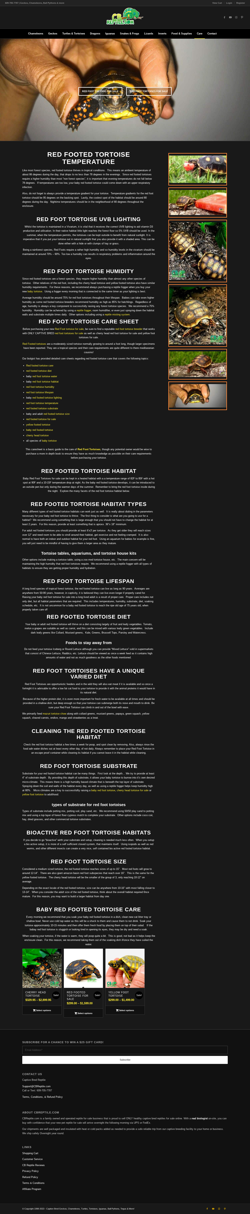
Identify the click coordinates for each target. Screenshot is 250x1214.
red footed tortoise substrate (42, 408)
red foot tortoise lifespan (40, 392)
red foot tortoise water (44, 376)
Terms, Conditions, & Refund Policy (42, 1096)
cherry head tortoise (37, 435)
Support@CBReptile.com (36, 1086)
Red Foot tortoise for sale (69, 329)
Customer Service (32, 1159)
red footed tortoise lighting (47, 397)
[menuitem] (217, 3)
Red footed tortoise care (39, 365)
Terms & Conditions (33, 1183)
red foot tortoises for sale (149, 91)
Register (240, 3)
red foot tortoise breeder (128, 329)
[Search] (221, 34)
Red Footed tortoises (34, 343)
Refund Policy (30, 1177)
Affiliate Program (31, 1189)
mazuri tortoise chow (54, 713)
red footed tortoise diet (39, 370)
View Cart (217, 3)
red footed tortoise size (57, 413)
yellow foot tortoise (33, 794)
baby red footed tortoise (39, 429)
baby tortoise (35, 291)
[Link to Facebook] (224, 17)
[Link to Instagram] (236, 17)
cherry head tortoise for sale (132, 790)
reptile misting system (117, 314)
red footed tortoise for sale (41, 419)
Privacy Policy (30, 1171)
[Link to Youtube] (230, 17)
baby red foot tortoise (103, 790)
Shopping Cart (30, 1153)
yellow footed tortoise (38, 424)
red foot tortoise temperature (42, 403)
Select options (43, 1010)
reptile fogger (84, 310)
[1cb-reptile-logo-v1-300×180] (125, 17)
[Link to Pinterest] (242, 17)
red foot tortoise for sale (100, 91)
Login (229, 3)
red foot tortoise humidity (40, 386)
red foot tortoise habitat (45, 381)
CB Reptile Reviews (33, 1165)
